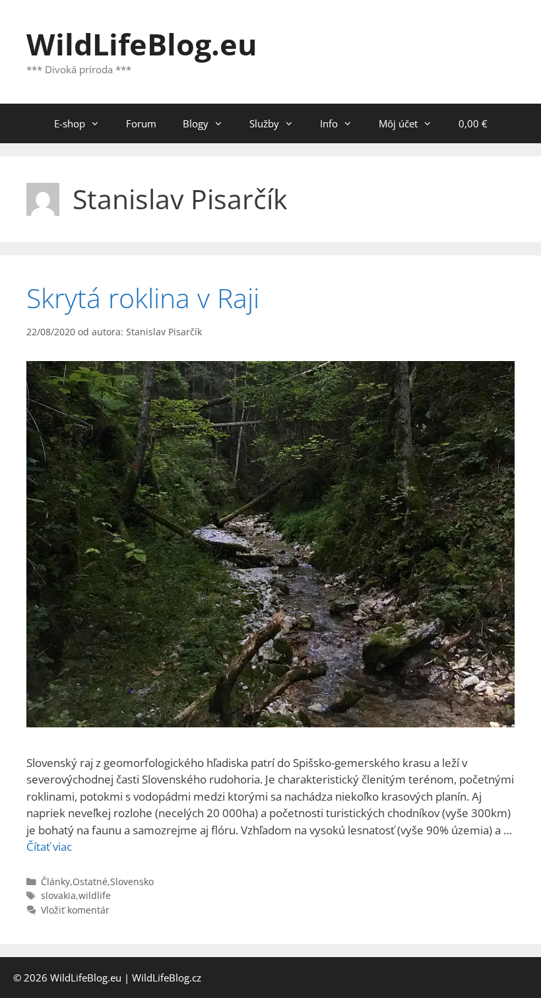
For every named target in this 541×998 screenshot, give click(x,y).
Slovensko (132, 881)
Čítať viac (49, 846)
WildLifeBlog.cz (166, 977)
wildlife (95, 895)
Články (55, 881)
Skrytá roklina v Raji (142, 297)
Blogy (195, 123)
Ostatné (90, 881)
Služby (264, 123)
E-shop (69, 123)
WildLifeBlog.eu (141, 44)
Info (329, 123)
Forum (141, 123)
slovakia (58, 895)
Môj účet (398, 123)
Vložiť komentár (75, 910)
